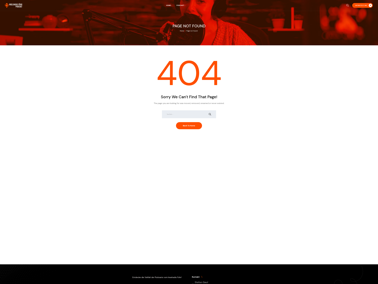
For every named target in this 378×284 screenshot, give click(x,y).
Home (168, 5)
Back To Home (189, 125)
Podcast (180, 5)
